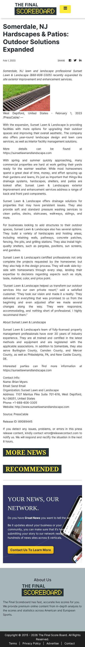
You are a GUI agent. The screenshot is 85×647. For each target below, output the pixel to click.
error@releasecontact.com (61, 433)
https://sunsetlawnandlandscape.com (27, 153)
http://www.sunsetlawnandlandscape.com (42, 406)
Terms (13, 643)
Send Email (18, 386)
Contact (69, 643)
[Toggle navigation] (65, 9)
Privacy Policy (32, 643)
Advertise (52, 643)
